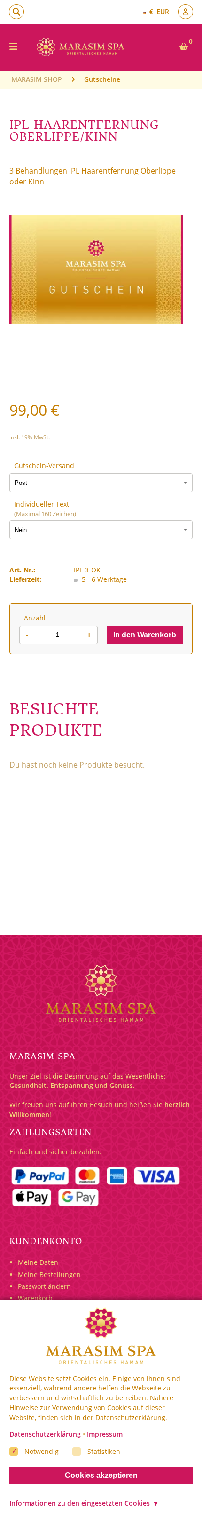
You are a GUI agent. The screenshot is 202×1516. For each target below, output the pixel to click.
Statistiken (103, 1450)
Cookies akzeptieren (101, 1475)
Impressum (105, 1433)
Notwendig (41, 1450)
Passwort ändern (44, 1286)
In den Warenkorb (144, 635)
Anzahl (35, 617)
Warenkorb (35, 1298)
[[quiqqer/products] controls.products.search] (16, 12)
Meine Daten (38, 1262)
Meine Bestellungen (49, 1274)
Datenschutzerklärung (45, 1433)
